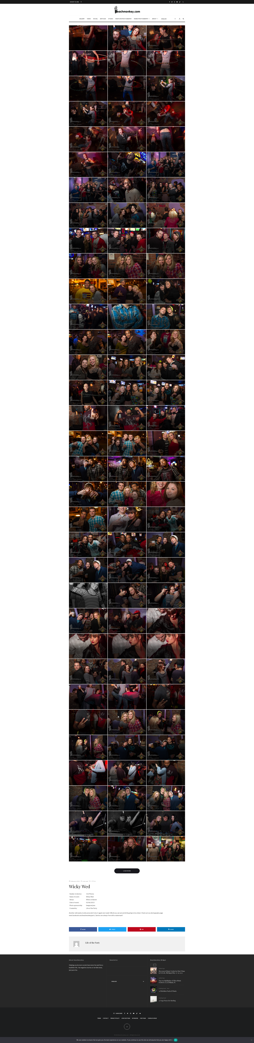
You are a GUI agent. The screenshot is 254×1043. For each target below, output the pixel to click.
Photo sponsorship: (75, 905)
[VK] (140, 1013)
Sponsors (135, 1018)
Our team (143, 1018)
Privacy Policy (115, 1018)
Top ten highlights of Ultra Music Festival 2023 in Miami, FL (170, 981)
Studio (110, 18)
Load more (127, 870)
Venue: (71, 899)
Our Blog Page (152, 1018)
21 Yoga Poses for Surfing (167, 1000)
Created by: (73, 908)
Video (89, 18)
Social (95, 18)
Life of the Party (92, 942)
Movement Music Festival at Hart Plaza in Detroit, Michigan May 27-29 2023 (172, 972)
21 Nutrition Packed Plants (168, 991)
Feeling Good (162, 988)
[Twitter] (172, 1)
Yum (168, 988)
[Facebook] (169, 1)
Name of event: (74, 897)
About (154, 18)
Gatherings (162, 968)
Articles (103, 18)
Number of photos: (75, 894)
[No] (252, 1040)
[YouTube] (177, 1)
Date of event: (74, 902)
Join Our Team (125, 1018)
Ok (176, 1040)
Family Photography (141, 18)
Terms (99, 1018)
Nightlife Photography (123, 18)
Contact (106, 1018)
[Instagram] (174, 1)
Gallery (82, 18)
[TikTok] (179, 1)
